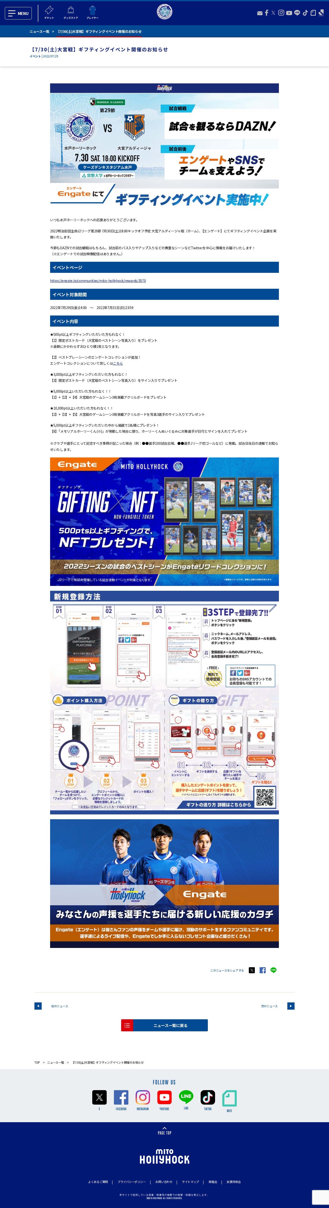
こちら (118, 363)
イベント (35, 56)
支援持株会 (234, 1182)
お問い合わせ (163, 1182)
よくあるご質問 (98, 1182)
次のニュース (269, 1006)
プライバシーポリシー (132, 1182)
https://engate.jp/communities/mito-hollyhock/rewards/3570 (98, 280)
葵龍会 (213, 1182)
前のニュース (59, 1006)
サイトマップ (190, 1182)
